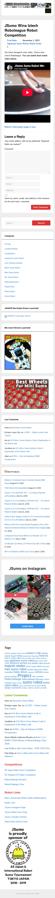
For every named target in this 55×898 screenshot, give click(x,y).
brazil (13, 656)
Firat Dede (12, 40)
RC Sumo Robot (11, 277)
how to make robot (13, 658)
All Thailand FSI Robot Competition (20, 775)
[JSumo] (27, 7)
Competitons (10, 254)
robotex (47, 679)
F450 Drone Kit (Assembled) (16, 488)
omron (38, 672)
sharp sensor (17, 683)
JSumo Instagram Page (15, 807)
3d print (7, 653)
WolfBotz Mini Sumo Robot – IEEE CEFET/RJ (29, 748)
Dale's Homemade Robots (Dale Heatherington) (25, 798)
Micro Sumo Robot (12, 268)
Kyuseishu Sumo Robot (21, 428)
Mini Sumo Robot (12, 272)
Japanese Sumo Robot (17, 44)
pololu (14, 676)
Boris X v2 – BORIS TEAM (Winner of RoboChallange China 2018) (26, 740)
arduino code (33, 653)
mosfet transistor (34, 669)
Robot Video (35, 44)
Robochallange (13, 679)
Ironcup (43, 658)
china (19, 656)
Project (24, 675)
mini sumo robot (15, 669)
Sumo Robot (10, 296)
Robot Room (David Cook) (16, 822)
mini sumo (45, 666)
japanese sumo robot (22, 660)
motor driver (20, 672)
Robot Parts (9, 287)
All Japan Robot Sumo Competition (20, 770)
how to (43, 655)
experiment (27, 656)
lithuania (47, 663)
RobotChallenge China (14, 784)
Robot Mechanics (12, 282)
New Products (13, 471)
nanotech (31, 672)
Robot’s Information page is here (20, 127)
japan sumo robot (40, 661)
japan (7, 661)
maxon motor (15, 666)
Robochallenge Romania (32, 679)
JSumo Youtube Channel (15, 817)
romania (8, 683)
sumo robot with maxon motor (30, 686)
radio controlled (37, 676)
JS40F (7, 663)
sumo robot (32, 682)
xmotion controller (40, 688)
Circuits (8, 244)
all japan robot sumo (18, 653)
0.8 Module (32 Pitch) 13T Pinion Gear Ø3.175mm (25, 544)
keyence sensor (18, 663)
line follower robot (35, 663)
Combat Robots (11, 249)
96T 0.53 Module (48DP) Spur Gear (19, 552)
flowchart (35, 656)
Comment (9, 149)
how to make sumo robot (31, 658)
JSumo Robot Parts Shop (16, 812)
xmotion (30, 688)
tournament (16, 688)
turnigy (24, 688)
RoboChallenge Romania (15, 780)
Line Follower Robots (13, 263)
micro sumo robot (33, 666)
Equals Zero (10, 803)
